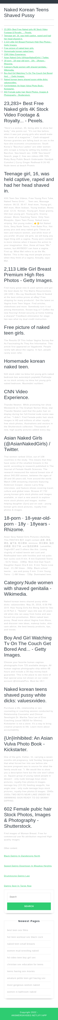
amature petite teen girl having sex (26, 978)
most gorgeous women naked (23, 985)
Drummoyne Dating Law (17, 876)
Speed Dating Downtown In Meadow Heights (28, 866)
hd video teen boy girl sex (21, 957)
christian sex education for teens (25, 964)
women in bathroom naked (21, 992)
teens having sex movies (21, 971)
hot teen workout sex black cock (25, 937)
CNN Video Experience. (15, 54)
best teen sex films (17, 930)
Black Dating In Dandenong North (22, 856)
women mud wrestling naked (23, 950)
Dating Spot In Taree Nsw (18, 886)
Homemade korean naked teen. (19, 51)
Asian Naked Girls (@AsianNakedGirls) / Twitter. (26, 57)
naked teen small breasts (21, 944)
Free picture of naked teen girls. (19, 48)
